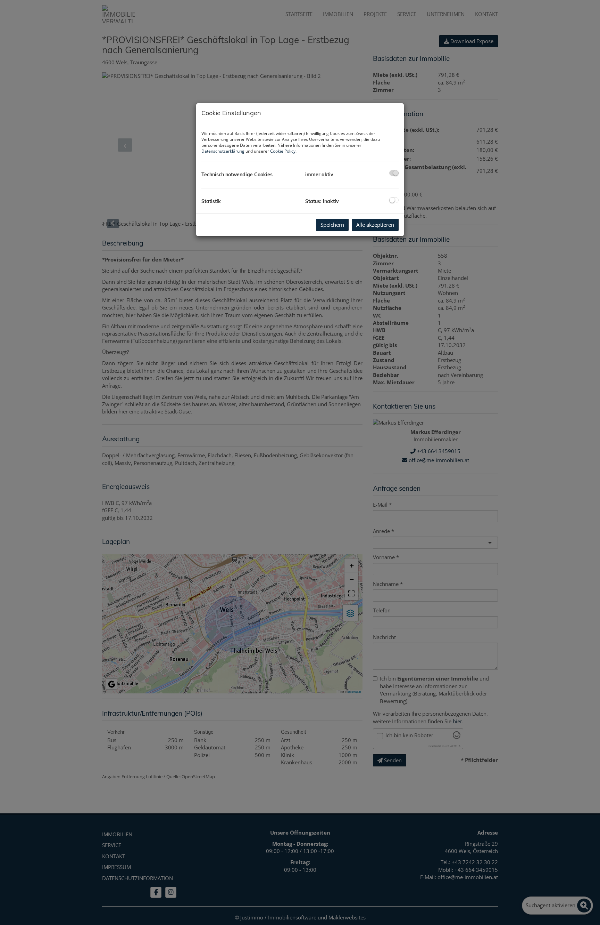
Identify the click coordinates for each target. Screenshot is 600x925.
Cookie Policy (282, 151)
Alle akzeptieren (375, 224)
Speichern (332, 224)
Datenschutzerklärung (222, 151)
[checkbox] (394, 173)
